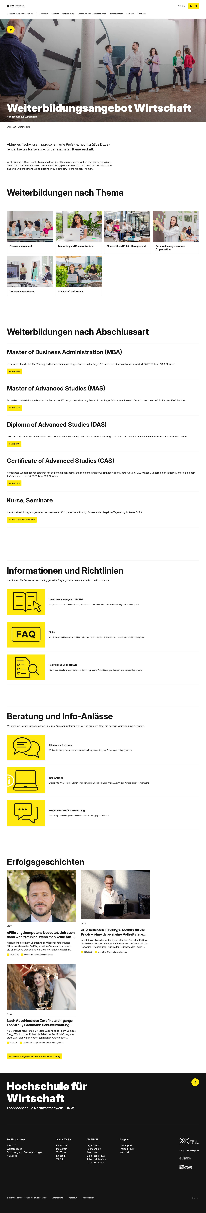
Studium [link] (11, 1145)
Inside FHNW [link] (127, 1148)
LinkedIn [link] (61, 1155)
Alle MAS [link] (15, 407)
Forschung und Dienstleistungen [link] (24, 1152)
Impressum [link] (73, 1198)
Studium (55, 14)
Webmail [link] (124, 1152)
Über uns (142, 14)
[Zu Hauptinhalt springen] (11, 29)
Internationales (116, 14)
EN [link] (183, 6)
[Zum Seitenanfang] (195, 1082)
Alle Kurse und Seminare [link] (23, 519)
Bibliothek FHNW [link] (95, 1155)
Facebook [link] (61, 1145)
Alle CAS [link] (15, 483)
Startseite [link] (44, 14)
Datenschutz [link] (57, 1198)
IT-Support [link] (126, 1145)
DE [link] (179, 6)
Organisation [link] (93, 1145)
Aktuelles (130, 14)
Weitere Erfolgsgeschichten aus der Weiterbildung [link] (35, 1056)
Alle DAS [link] (15, 444)
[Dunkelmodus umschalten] (191, 6)
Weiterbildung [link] (24, 127)
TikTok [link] (59, 1159)
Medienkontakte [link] (95, 1162)
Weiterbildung (68, 14)
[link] (15, 6)
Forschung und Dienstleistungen (92, 14)
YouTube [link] (61, 1152)
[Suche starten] (196, 6)
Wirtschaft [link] (11, 127)
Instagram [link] (61, 1148)
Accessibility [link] (88, 1198)
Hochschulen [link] (93, 1148)
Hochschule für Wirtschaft (18, 14)
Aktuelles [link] (12, 1155)
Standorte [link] (91, 1152)
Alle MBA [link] (15, 371)
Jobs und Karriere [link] (96, 1159)
